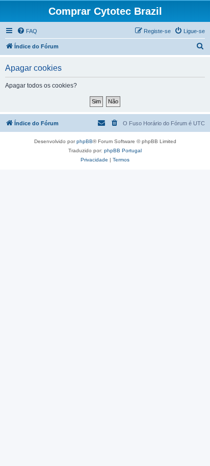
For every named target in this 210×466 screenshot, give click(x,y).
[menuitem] (27, 31)
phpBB (84, 141)
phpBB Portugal (123, 150)
